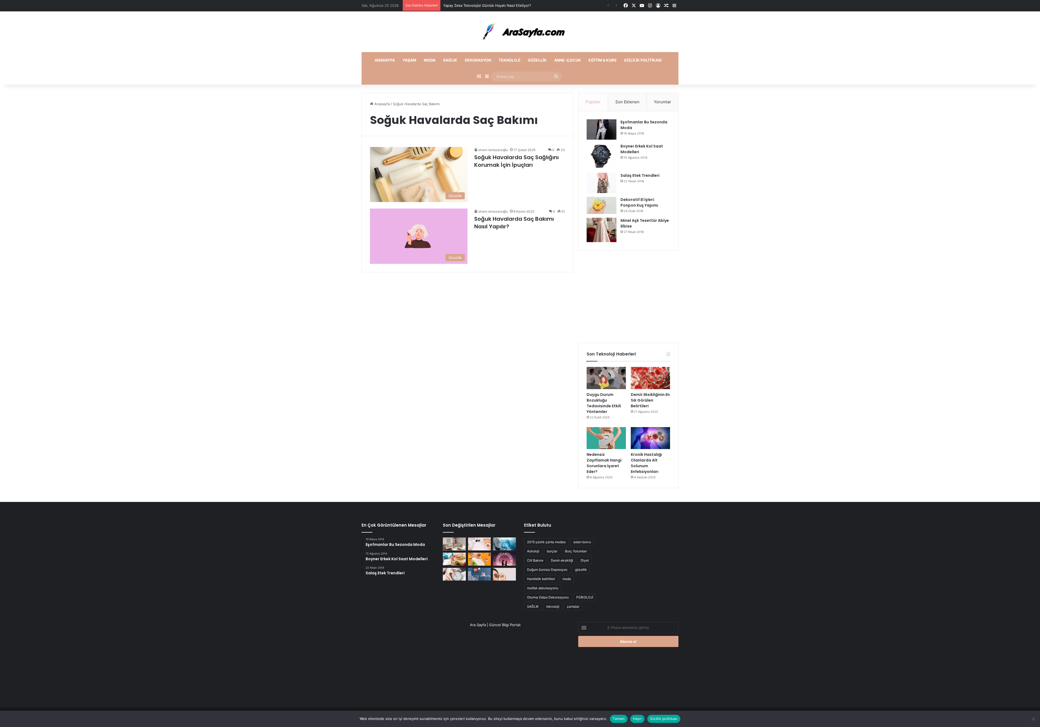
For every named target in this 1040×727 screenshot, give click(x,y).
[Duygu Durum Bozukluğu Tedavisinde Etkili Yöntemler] (606, 378)
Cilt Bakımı (535, 560)
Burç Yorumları (576, 551)
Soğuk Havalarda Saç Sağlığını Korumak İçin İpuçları (516, 161)
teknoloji (552, 606)
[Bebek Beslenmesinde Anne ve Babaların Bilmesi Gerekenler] (479, 559)
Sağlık (450, 60)
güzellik (581, 570)
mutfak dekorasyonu (542, 588)
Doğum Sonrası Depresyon (547, 570)
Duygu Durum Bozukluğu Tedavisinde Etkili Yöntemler (604, 403)
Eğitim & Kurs (602, 60)
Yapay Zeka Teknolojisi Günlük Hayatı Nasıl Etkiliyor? (487, 5)
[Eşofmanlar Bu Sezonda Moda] (601, 129)
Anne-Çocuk (567, 60)
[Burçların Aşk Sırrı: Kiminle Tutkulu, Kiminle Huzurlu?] (504, 559)
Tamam (619, 718)
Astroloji (533, 551)
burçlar (552, 551)
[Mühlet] (520, 31)
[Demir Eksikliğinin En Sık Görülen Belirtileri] (650, 378)
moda (567, 579)
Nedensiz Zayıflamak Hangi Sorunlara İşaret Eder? (604, 463)
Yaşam (409, 60)
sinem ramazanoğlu (493, 150)
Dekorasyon (478, 60)
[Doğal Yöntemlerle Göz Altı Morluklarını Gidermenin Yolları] (504, 574)
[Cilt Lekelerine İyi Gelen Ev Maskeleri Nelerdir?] (479, 543)
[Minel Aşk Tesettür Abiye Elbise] (601, 230)
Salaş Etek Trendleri (639, 175)
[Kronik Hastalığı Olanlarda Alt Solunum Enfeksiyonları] (650, 438)
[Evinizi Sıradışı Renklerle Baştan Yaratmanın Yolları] (479, 574)
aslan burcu (582, 542)
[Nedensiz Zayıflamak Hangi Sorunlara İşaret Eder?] (606, 438)
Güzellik (537, 60)
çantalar (573, 606)
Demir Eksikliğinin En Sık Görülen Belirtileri (650, 400)
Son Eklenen (627, 101)
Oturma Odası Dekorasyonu (548, 597)
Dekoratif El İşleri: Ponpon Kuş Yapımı (639, 202)
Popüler (593, 101)
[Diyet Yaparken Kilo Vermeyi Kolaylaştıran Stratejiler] (454, 559)
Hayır (637, 718)
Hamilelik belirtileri (541, 579)
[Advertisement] (628, 297)
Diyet (585, 560)
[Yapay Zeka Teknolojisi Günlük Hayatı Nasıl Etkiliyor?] (504, 543)
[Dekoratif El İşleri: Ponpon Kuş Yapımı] (601, 205)
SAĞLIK (533, 606)
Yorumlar (662, 101)
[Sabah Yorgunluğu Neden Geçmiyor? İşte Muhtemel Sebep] (454, 574)
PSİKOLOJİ (584, 597)
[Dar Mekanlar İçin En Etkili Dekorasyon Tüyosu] (454, 543)
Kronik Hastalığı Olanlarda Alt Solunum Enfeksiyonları (646, 463)
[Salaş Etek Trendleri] (601, 183)
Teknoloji (509, 60)
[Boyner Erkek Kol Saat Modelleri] (601, 156)
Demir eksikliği (562, 560)
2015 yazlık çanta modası (546, 542)
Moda (429, 60)
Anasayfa (385, 60)
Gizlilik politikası (643, 60)
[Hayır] (1033, 719)
